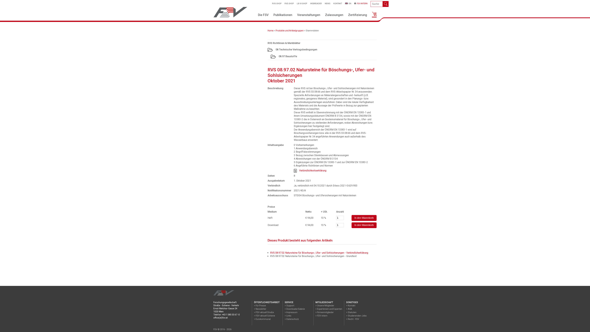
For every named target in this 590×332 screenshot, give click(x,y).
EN (349, 3)
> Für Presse (260, 305)
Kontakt (337, 3)
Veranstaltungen (308, 15)
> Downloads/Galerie (295, 309)
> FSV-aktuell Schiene (264, 315)
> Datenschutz (292, 319)
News (327, 3)
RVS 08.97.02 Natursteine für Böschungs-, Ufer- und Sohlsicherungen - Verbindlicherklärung (319, 252)
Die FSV (263, 15)
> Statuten (351, 312)
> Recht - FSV (352, 319)
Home (270, 30)
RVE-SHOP (289, 3)
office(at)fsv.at (220, 317)
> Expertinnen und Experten (328, 309)
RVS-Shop (276, 3)
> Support (289, 305)
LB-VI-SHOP (302, 3)
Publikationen (282, 15)
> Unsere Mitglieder (324, 305)
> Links (288, 315)
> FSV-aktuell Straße (264, 312)
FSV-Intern (362, 3)
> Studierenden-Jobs (356, 315)
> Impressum (291, 312)
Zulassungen (334, 15)
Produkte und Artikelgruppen (290, 30)
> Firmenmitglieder (324, 312)
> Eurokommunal (262, 319)
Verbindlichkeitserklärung (312, 170)
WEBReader (316, 3)
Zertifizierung (357, 15)
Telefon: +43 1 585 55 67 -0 (226, 314)
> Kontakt (350, 305)
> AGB (349, 309)
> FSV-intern (321, 315)
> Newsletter (260, 309)
